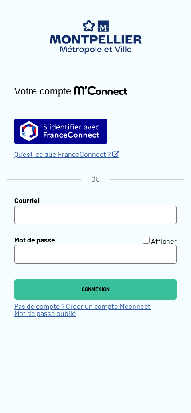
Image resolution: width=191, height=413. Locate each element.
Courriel (27, 200)
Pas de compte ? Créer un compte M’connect (82, 306)
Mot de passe (34, 240)
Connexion (96, 289)
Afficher (164, 241)
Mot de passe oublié (45, 313)
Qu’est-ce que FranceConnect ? (62, 154)
